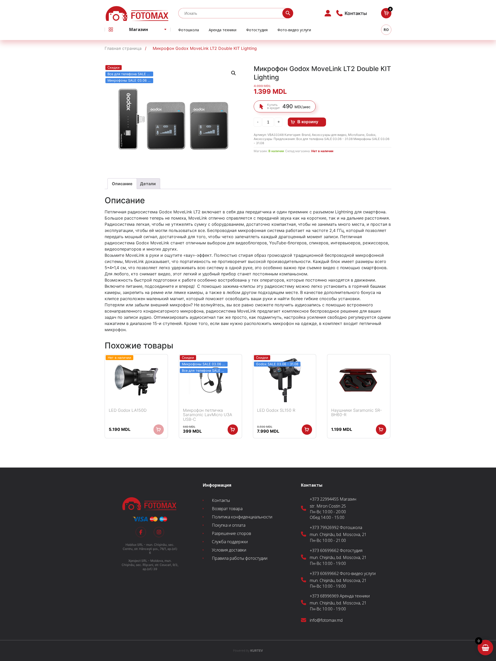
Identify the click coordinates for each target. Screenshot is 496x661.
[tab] (122, 183)
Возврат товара (227, 508)
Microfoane (356, 135)
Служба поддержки (230, 541)
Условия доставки (229, 550)
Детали (148, 183)
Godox (370, 135)
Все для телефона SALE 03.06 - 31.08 (324, 139)
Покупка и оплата (228, 525)
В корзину (307, 122)
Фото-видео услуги (294, 29)
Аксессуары (263, 139)
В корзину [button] (233, 429)
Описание (122, 183)
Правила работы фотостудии (239, 558)
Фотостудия (257, 29)
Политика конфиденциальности (242, 516)
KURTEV (248, 650)
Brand (306, 135)
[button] (233, 73)
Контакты (221, 500)
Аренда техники (222, 29)
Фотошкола (188, 29)
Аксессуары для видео (329, 135)
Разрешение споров (231, 533)
